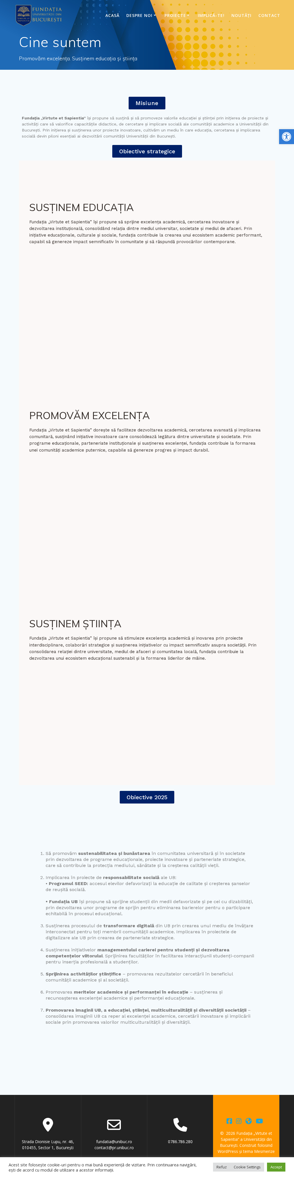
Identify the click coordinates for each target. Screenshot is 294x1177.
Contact (269, 15)
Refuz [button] (221, 1167)
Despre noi (139, 15)
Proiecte (175, 15)
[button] (286, 136)
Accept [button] (276, 1167)
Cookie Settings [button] (247, 1167)
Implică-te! (211, 15)
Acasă (112, 15)
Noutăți (241, 15)
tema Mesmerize (259, 1151)
